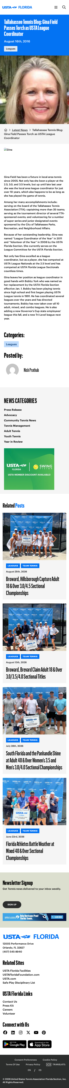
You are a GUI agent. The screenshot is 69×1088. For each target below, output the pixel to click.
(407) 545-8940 (12, 951)
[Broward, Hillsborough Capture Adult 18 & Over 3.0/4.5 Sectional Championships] (34, 536)
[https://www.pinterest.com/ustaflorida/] (43, 1032)
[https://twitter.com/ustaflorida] (28, 1032)
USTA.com (9, 978)
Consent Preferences (26, 1060)
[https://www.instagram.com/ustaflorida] (20, 1032)
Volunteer (9, 1013)
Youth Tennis (12, 436)
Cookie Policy (50, 1060)
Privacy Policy (33, 1064)
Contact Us (10, 1001)
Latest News (20, 130)
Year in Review (13, 441)
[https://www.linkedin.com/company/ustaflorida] (12, 1032)
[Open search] (64, 7)
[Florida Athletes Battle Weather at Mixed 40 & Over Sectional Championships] (34, 801)
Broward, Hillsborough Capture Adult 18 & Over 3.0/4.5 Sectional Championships (32, 585)
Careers (8, 1009)
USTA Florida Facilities (17, 970)
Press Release (13, 409)
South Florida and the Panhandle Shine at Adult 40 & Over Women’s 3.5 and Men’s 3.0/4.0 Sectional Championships (34, 760)
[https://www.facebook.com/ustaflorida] (5, 1032)
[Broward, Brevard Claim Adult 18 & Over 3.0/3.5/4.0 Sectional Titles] (34, 627)
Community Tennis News (20, 420)
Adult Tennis (12, 431)
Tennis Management (17, 425)
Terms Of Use (13, 1064)
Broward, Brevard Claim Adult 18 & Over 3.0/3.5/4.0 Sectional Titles (34, 673)
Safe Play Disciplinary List (19, 982)
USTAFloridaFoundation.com (21, 974)
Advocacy (10, 415)
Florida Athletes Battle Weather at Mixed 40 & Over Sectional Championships (30, 850)
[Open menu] (56, 7)
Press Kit (8, 1005)
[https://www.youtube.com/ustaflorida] (36, 1032)
